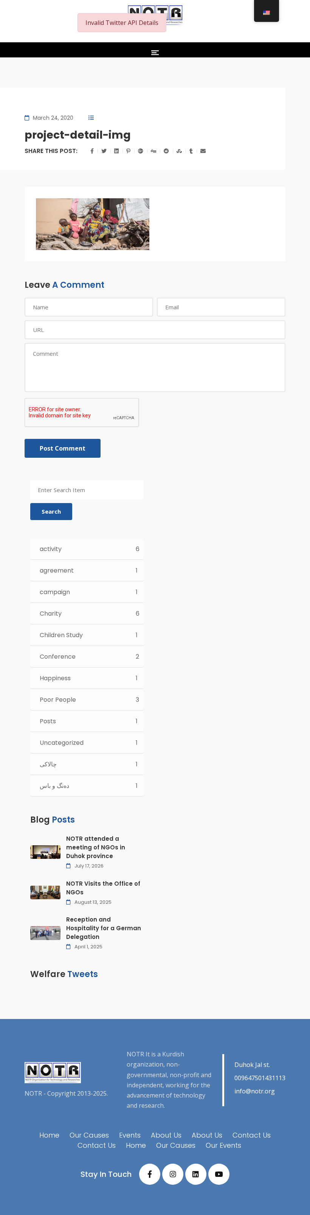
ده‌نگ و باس (54, 785)
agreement (57, 570)
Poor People (58, 699)
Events (130, 1135)
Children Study (61, 635)
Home (49, 1135)
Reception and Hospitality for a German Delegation (103, 928)
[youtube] (218, 1174)
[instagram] (172, 1174)
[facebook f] (149, 1174)
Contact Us (251, 1135)
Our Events (223, 1145)
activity (51, 549)
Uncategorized (62, 742)
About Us (166, 1135)
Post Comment (62, 448)
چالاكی (48, 764)
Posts (48, 721)
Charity (51, 613)
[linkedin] (195, 1174)
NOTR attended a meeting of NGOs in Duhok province (95, 847)
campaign (55, 592)
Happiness (55, 678)
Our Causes (89, 1135)
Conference (58, 656)
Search (51, 511)
